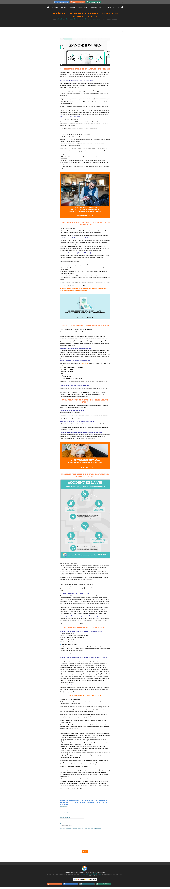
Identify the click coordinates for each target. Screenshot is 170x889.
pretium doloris (84, 363)
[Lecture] (61, 65)
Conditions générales (101, 872)
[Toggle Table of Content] (122, 31)
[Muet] (106, 65)
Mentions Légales (93, 872)
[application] (85, 52)
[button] (85, 52)
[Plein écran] (108, 65)
